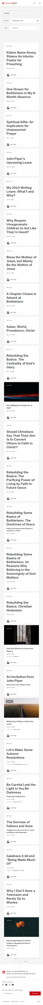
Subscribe (35, 993)
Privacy (22, 1001)
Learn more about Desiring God (16, 977)
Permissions (15, 1001)
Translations (6, 1001)
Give (38, 1001)
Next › (26, 961)
